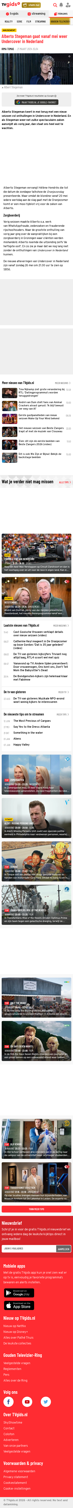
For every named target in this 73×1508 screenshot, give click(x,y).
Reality (9, 21)
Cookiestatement (15, 1483)
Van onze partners (15, 1446)
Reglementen (12, 1369)
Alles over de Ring (15, 1381)
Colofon (8, 1434)
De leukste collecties (17, 1344)
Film (28, 21)
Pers (6, 1375)
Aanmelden (63, 1249)
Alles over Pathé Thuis (18, 1338)
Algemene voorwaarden (19, 1471)
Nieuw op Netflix (14, 1326)
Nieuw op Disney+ (15, 1332)
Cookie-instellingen (17, 1489)
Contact (8, 1429)
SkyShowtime (12, 1423)
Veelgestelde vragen (16, 1363)
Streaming (40, 21)
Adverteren (11, 1440)
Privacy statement (15, 1477)
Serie (19, 21)
